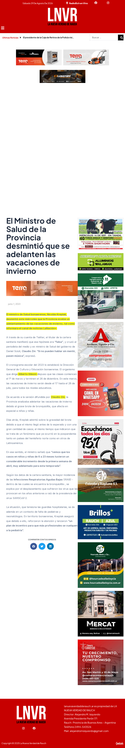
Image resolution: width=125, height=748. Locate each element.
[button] (2, 28)
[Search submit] (121, 38)
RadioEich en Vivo (78, 3)
